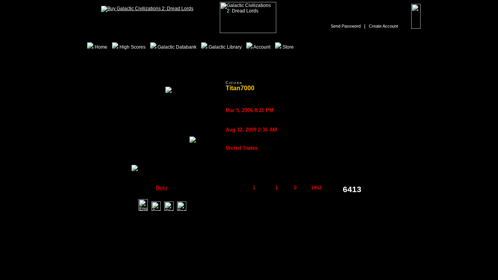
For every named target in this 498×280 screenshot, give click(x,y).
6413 (352, 189)
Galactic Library (224, 47)
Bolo (161, 188)
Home (100, 47)
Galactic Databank (176, 47)
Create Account (383, 26)
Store (287, 47)
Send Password (346, 26)
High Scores (132, 47)
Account (261, 47)
